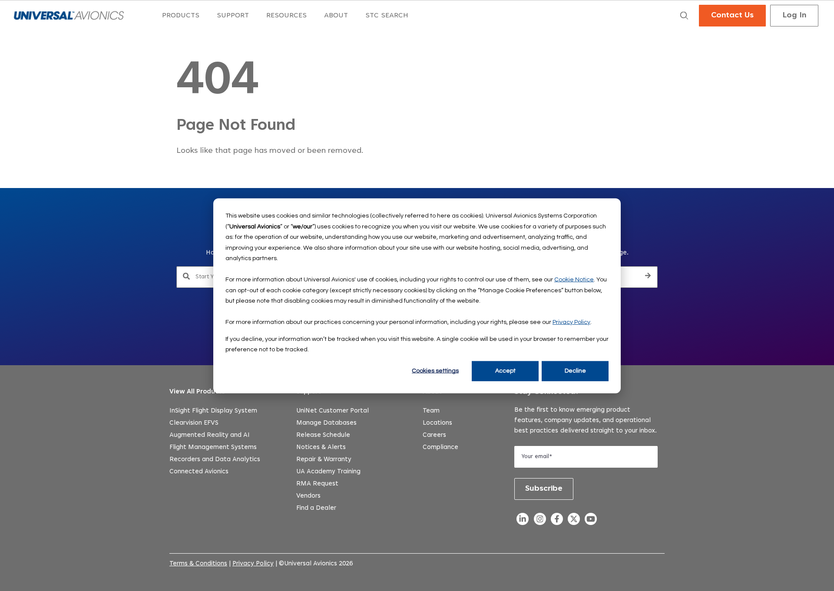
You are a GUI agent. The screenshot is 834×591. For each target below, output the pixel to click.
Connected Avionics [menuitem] (198, 472)
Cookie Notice (574, 279)
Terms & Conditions (198, 564)
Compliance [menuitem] (440, 447)
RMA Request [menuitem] (317, 484)
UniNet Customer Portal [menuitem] (332, 411)
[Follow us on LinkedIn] (522, 521)
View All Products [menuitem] (197, 392)
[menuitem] (180, 16)
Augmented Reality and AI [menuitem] (209, 435)
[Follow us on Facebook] (556, 521)
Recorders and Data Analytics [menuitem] (214, 459)
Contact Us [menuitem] (732, 16)
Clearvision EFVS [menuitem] (193, 423)
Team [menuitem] (431, 411)
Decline (575, 371)
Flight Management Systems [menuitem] (213, 447)
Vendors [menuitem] (308, 496)
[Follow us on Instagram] (539, 521)
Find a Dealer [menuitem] (316, 508)
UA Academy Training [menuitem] (328, 472)
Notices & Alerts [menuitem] (321, 447)
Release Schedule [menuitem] (323, 435)
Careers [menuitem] (434, 435)
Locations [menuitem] (437, 423)
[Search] (648, 277)
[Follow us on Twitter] (573, 521)
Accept (505, 371)
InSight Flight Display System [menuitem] (213, 411)
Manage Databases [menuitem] (326, 423)
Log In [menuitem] (794, 16)
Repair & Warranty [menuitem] (323, 459)
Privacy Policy (571, 322)
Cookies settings (435, 371)
